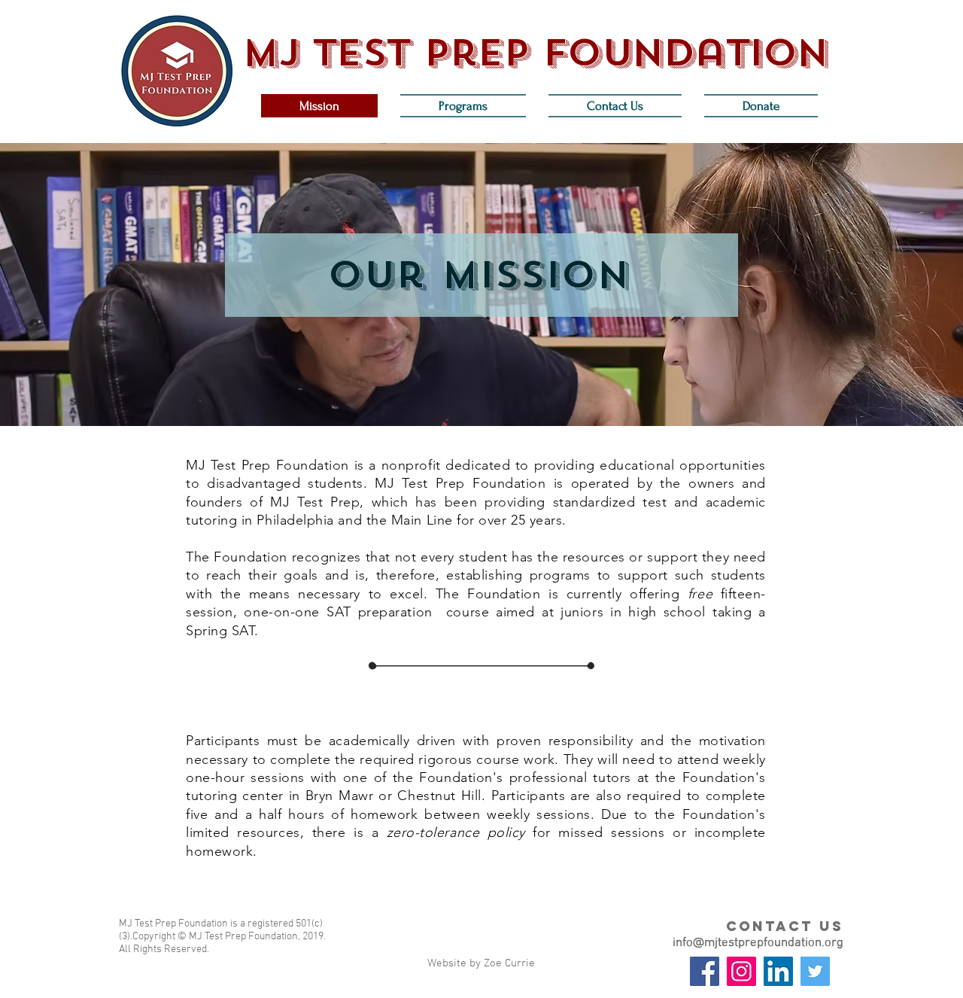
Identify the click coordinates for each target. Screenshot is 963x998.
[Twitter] (815, 971)
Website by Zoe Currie (481, 963)
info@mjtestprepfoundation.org (758, 943)
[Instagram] (741, 971)
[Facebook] (704, 971)
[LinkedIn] (778, 971)
